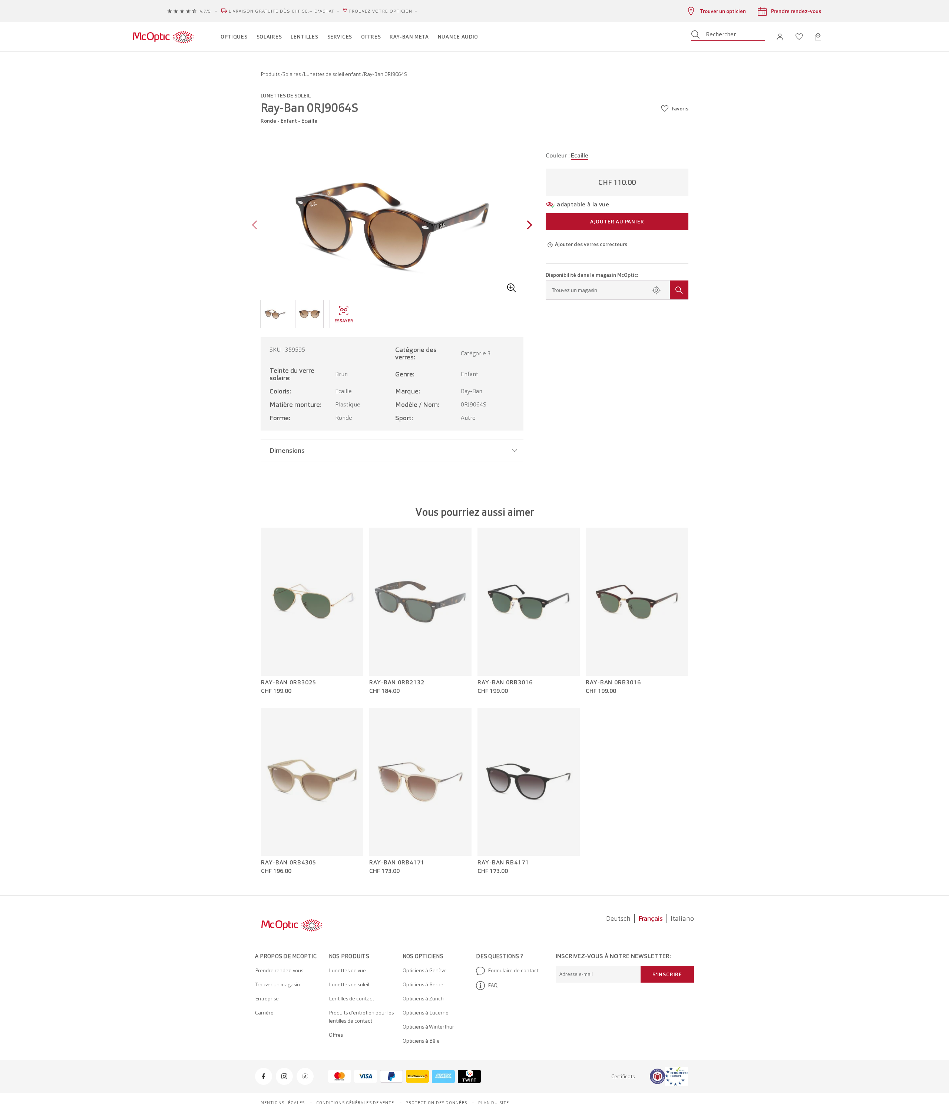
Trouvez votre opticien (380, 11)
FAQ (492, 985)
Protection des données (436, 1102)
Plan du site (493, 1102)
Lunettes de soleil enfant (333, 74)
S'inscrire (667, 974)
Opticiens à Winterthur (428, 1026)
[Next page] (528, 225)
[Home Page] (163, 36)
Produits (271, 74)
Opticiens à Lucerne (426, 1012)
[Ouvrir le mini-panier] (818, 36)
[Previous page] (256, 225)
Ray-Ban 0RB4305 (288, 863)
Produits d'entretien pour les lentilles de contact (361, 1016)
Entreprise (267, 998)
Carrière (264, 1012)
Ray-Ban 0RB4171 (396, 863)
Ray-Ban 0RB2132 (396, 682)
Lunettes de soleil (349, 984)
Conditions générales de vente (355, 1102)
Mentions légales (283, 1102)
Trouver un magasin (277, 984)
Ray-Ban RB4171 (503, 863)
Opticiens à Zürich (423, 998)
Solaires (292, 74)
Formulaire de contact (513, 970)
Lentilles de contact (351, 998)
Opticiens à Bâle (421, 1040)
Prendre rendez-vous (279, 970)
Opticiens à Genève (425, 970)
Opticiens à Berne (423, 984)
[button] (780, 36)
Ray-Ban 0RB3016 (505, 682)
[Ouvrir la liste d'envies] (799, 37)
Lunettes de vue (347, 970)
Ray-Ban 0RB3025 (288, 682)
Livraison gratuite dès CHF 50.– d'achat (282, 11)
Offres (336, 1035)
